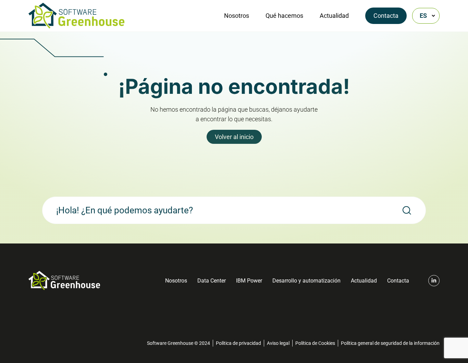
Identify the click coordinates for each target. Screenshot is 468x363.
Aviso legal (278, 343)
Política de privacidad (238, 343)
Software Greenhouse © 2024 (178, 343)
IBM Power (249, 280)
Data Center (211, 280)
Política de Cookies (315, 343)
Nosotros (236, 15)
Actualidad (334, 15)
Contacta (385, 15)
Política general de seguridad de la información (390, 343)
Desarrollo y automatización (306, 280)
